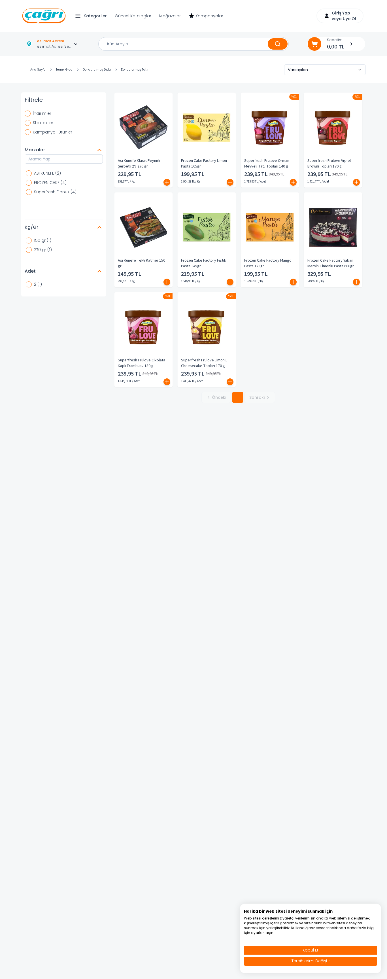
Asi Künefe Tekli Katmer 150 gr (141, 263)
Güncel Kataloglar (133, 16)
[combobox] (325, 69)
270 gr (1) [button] (43, 250)
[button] (92, 16)
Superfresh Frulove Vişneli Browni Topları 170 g (329, 163)
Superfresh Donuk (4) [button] (55, 192)
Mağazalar (170, 16)
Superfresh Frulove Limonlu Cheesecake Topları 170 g (204, 363)
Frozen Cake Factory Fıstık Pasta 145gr (203, 263)
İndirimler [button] (42, 113)
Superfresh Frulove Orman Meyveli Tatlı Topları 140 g (266, 163)
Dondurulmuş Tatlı (134, 69)
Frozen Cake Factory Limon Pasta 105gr (204, 163)
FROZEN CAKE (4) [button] (50, 182)
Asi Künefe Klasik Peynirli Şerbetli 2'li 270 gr (139, 163)
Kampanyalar (209, 16)
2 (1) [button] (38, 284)
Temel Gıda (64, 69)
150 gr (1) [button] (42, 240)
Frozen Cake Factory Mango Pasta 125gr (268, 263)
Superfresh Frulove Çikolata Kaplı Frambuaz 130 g (141, 363)
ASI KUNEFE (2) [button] (47, 173)
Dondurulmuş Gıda (97, 69)
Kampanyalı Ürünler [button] (52, 132)
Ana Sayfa (38, 69)
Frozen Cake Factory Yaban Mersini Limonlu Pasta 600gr (330, 263)
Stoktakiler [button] (43, 123)
